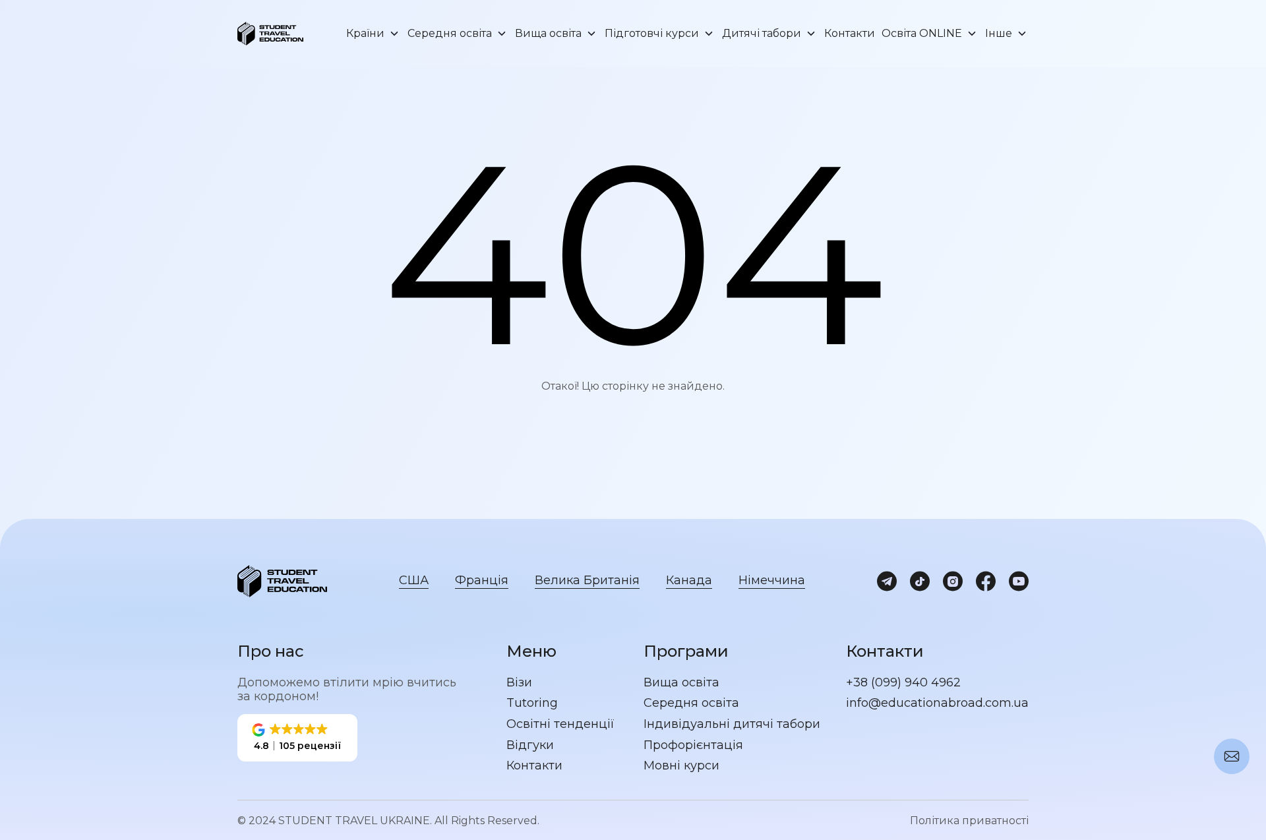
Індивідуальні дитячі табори (732, 724)
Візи (519, 683)
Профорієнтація (693, 745)
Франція (481, 580)
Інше (998, 33)
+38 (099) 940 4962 (903, 683)
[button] (297, 738)
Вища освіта (548, 33)
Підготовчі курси (652, 33)
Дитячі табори (761, 33)
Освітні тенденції (560, 724)
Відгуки (530, 745)
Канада (689, 580)
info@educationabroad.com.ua (937, 703)
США (414, 580)
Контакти (849, 33)
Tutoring (532, 703)
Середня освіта (449, 33)
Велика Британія (587, 580)
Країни (365, 33)
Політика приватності (969, 820)
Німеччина (771, 580)
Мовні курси (681, 766)
